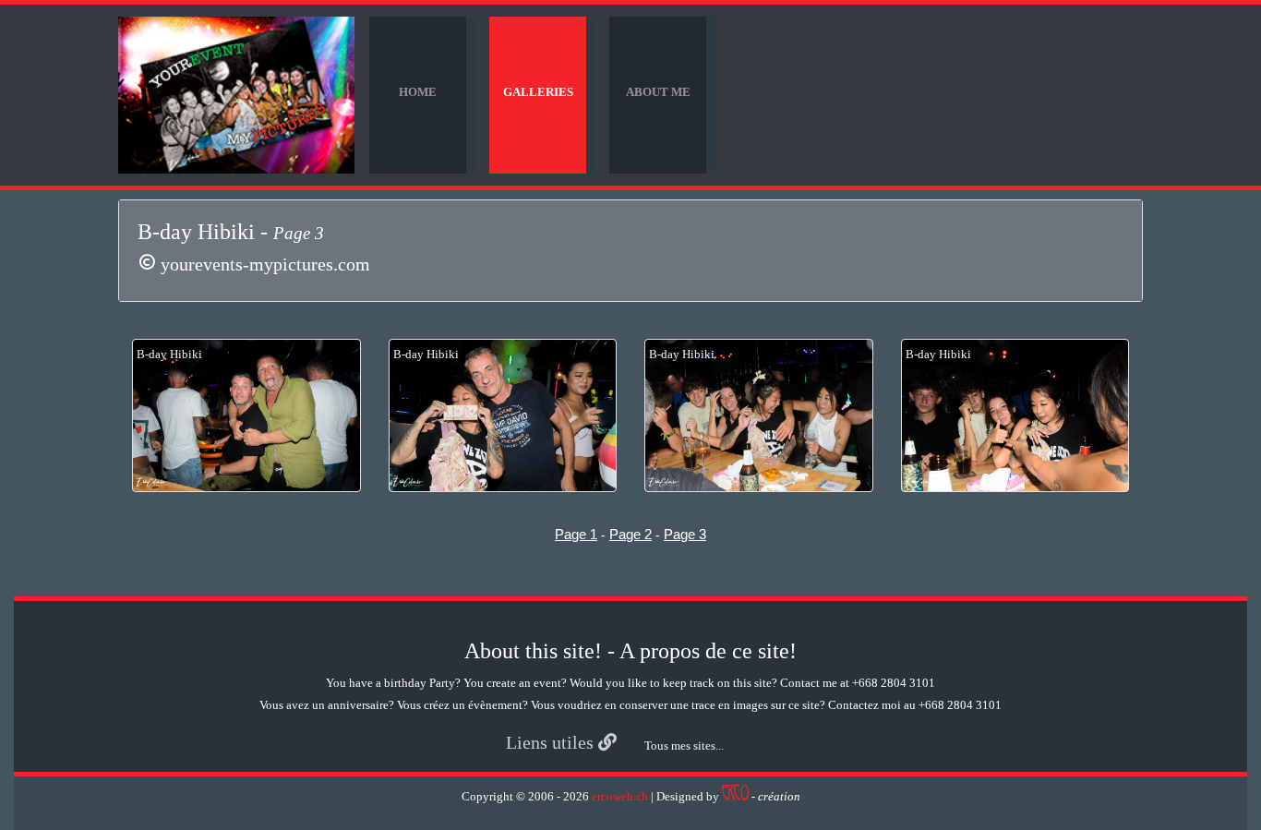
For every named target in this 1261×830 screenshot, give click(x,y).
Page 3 (685, 534)
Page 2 (630, 534)
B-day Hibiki (169, 354)
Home (418, 92)
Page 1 (576, 534)
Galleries (538, 92)
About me (658, 92)
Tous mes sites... (684, 745)
